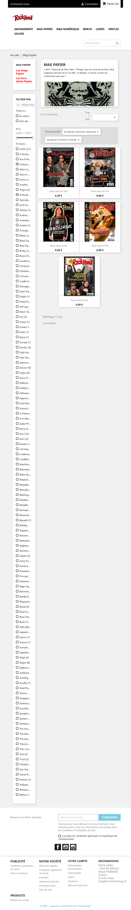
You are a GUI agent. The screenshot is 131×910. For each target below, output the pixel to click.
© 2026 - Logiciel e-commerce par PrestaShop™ (66, 905)
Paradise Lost (25, 571)
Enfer (24, 332)
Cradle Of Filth (25, 281)
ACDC (25, 149)
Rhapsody (25, 601)
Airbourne (25, 164)
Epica (24, 337)
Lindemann (25, 454)
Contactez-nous (19, 4)
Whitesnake (25, 789)
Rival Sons (25, 611)
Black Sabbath (25, 240)
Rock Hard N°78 (100, 245)
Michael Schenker (25, 510)
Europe (25, 342)
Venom (25, 779)
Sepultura (25, 652)
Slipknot (25, 667)
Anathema (25, 184)
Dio (23, 316)
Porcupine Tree (25, 576)
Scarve (24, 642)
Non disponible (25, 121)
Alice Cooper (25, 169)
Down (24, 322)
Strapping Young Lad (25, 698)
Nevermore (25, 535)
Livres (100, 29)
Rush (23, 622)
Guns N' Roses (25, 377)
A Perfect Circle (25, 154)
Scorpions (25, 647)
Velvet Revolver (25, 774)
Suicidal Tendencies (25, 708)
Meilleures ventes (19, 900)
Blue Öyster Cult (25, 245)
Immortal (25, 408)
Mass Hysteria (25, 474)
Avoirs (71, 877)
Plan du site (45, 889)
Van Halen (25, 769)
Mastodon (25, 479)
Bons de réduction (78, 885)
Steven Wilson (25, 693)
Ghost (25, 367)
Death (24, 296)
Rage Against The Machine (25, 586)
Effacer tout (25, 104)
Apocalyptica (25, 199)
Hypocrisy (25, 398)
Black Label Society (25, 235)
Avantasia (25, 220)
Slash (24, 657)
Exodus (25, 347)
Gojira (24, 372)
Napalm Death (25, 530)
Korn (23, 438)
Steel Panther (25, 688)
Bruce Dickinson (25, 255)
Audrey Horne (25, 215)
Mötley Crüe (25, 525)
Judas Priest (25, 423)
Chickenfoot (25, 266)
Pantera (25, 566)
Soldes (19, 33)
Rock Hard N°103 (100, 191)
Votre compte (77, 861)
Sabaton (25, 632)
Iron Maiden (25, 418)
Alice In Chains (25, 174)
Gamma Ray (25, 362)
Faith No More (25, 352)
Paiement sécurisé (49, 881)
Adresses (73, 881)
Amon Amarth (25, 179)
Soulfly (25, 683)
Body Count (25, 250)
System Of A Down (25, 718)
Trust (24, 759)
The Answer (25, 728)
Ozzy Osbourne (25, 560)
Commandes (74, 872)
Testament (25, 723)
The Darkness (25, 733)
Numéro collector (25, 550)
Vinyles (113, 29)
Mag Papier (45, 29)
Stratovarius (25, 703)
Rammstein (25, 591)
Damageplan (25, 286)
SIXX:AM (25, 627)
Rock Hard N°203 (59, 191)
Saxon (24, 637)
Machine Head (25, 464)
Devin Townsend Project (25, 311)
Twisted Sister (25, 764)
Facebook (58, 847)
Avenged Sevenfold (25, 230)
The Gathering (25, 738)
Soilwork (25, 672)
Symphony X (25, 713)
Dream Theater (25, 327)
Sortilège (25, 677)
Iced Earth (25, 403)
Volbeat (25, 784)
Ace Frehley (25, 159)
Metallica (25, 499)
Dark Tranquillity (25, 291)
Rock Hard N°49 (79, 300)
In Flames (25, 413)
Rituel (24, 606)
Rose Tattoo (25, 616)
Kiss (24, 433)
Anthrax (25, 194)
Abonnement (23, 29)
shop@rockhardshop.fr (112, 881)
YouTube (65, 847)
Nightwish (25, 545)
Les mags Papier (22, 72)
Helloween (25, 393)
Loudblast (25, 459)
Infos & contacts (19, 873)
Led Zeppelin (25, 449)
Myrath (25, 520)
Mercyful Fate (25, 489)
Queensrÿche (25, 581)
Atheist (25, 210)
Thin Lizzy (25, 749)
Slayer (24, 662)
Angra (24, 189)
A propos (44, 877)
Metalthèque (25, 505)
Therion (25, 744)
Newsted (25, 540)
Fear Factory (25, 357)
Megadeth (25, 484)
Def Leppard (25, 306)
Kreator (25, 444)
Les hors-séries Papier (24, 80)
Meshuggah (25, 494)
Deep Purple (25, 301)
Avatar (24, 225)
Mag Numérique (67, 29)
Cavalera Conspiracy (25, 260)
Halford (25, 383)
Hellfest (25, 388)
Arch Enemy (25, 205)
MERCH (87, 29)
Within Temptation (25, 794)
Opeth (24, 555)
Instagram (73, 847)
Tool (23, 754)
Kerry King (25, 428)
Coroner (25, 276)
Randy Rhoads (25, 596)
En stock (25, 116)
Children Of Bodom (25, 271)
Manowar (25, 469)
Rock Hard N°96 (58, 245)
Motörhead (25, 515)
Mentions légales (48, 865)
